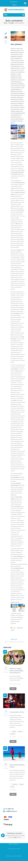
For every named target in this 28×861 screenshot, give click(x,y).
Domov (5, 23)
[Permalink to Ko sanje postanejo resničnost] (14, 707)
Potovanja (11, 23)
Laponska (20, 731)
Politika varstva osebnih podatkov (14, 856)
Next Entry (13, 639)
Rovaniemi (12, 734)
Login (15, 4)
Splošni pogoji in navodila (14, 848)
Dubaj (12, 630)
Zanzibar (12, 786)
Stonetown (14, 784)
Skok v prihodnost (16, 44)
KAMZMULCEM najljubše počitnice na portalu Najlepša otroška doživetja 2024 (16, 671)
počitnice (14, 684)
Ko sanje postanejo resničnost (17, 712)
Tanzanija (21, 784)
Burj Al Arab (19, 627)
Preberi (13, 688)
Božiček (14, 731)
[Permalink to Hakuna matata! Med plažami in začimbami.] (14, 760)
